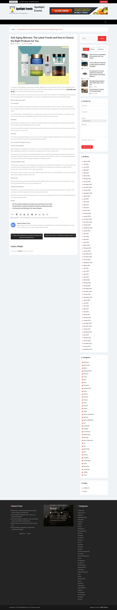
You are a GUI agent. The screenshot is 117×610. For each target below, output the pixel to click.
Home (85, 491)
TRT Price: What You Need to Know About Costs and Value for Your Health (32, 204)
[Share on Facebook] (16, 214)
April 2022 (86, 311)
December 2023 (87, 254)
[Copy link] (47, 214)
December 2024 (87, 219)
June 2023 (86, 271)
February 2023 (87, 283)
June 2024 (86, 236)
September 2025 (87, 193)
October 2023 (87, 259)
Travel (85, 475)
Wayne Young (26, 43)
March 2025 (86, 210)
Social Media (86, 460)
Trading (85, 472)
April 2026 (86, 173)
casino (85, 376)
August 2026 (86, 161)
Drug (84, 382)
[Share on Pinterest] (32, 214)
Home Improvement (88, 414)
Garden (85, 408)
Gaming (85, 405)
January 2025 (86, 216)
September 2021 (87, 332)
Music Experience (88, 440)
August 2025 (86, 196)
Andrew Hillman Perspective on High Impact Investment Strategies (97, 64)
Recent (93, 49)
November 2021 (87, 326)
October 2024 (87, 225)
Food (84, 402)
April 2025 (86, 207)
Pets (84, 446)
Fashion (85, 394)
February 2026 (87, 178)
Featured (85, 397)
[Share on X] (20, 214)
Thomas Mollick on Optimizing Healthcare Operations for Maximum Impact (32, 206)
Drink (84, 379)
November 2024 (87, 222)
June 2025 (86, 202)
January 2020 (86, 340)
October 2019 (87, 346)
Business (85, 374)
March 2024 (86, 245)
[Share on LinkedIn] (24, 214)
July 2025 (86, 199)
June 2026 (86, 167)
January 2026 (86, 181)
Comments (101, 49)
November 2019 (87, 343)
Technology (86, 469)
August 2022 (86, 300)
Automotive (86, 365)
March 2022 (86, 314)
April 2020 (86, 335)
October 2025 (87, 190)
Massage (85, 437)
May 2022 (86, 309)
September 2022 (87, 297)
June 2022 (86, 306)
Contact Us (86, 488)
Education (86, 385)
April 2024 (86, 242)
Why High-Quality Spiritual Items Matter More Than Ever (96, 82)
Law (84, 423)
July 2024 (86, 233)
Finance (85, 400)
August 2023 (86, 265)
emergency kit (87, 388)
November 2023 (87, 256)
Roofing (85, 454)
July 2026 (86, 164)
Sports (85, 463)
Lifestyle (85, 428)
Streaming (86, 466)
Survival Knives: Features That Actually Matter (96, 90)
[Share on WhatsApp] (28, 214)
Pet (84, 443)
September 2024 (87, 228)
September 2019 (87, 349)
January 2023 (86, 285)
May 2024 (86, 239)
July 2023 (86, 268)
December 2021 (87, 323)
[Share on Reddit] (35, 214)
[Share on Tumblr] (39, 214)
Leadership (86, 426)
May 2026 (86, 170)
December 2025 (87, 184)
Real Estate (86, 449)
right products (54, 217)
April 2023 (86, 277)
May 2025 (86, 204)
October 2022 (87, 294)
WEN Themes (104, 607)
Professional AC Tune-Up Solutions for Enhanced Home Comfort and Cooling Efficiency (97, 73)
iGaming (85, 417)
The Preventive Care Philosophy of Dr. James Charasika (27, 208)
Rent (84, 452)
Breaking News (87, 371)
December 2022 (87, 288)
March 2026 (86, 176)
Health (42, 217)
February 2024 (87, 248)
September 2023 (87, 262)
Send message (87, 147)
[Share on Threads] (43, 214)
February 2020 (87, 337)
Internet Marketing (88, 420)
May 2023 (86, 274)
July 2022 (86, 303)
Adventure (86, 362)
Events (85, 391)
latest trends (47, 217)
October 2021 (87, 329)
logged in (20, 251)
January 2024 (86, 251)
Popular (86, 49)
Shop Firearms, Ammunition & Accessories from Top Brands (97, 56)
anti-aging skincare (26, 217)
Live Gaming (86, 431)
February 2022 (87, 317)
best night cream (36, 217)
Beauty (85, 368)
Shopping (85, 457)
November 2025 (87, 187)
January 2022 (86, 320)
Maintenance (86, 434)
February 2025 (87, 213)
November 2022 (87, 291)
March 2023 (86, 280)
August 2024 (86, 230)
